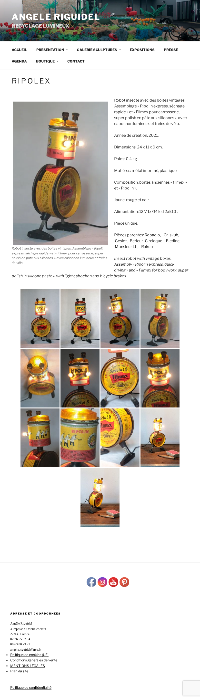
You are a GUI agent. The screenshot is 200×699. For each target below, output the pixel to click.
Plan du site (19, 671)
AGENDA (19, 61)
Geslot (121, 241)
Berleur (136, 241)
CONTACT (76, 61)
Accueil (19, 50)
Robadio (152, 235)
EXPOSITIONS (142, 50)
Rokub (147, 246)
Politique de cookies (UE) (29, 655)
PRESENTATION (50, 50)
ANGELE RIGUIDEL (56, 17)
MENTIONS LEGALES (27, 666)
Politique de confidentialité (30, 687)
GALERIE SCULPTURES (97, 50)
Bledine (172, 241)
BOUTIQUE (45, 61)
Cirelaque (153, 241)
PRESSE (171, 50)
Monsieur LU (126, 246)
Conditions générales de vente (33, 660)
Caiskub (171, 235)
